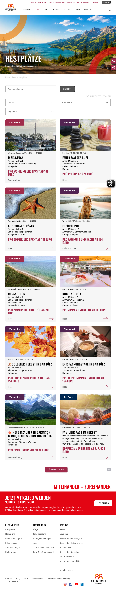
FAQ (18, 578)
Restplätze (10, 529)
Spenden (71, 3)
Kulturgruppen (11, 552)
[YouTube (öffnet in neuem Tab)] (76, 584)
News (62, 529)
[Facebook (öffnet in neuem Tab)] (70, 584)
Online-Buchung (39, 3)
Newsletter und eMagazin (71, 538)
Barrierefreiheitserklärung (58, 578)
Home (7, 77)
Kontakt (95, 3)
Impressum (14, 581)
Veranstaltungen (12, 547)
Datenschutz (37, 578)
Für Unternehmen (83, 10)
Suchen (67, 89)
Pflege (35, 529)
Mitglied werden (57, 3)
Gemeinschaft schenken (43, 547)
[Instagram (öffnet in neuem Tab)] (65, 584)
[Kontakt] (113, 61)
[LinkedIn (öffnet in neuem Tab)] (82, 584)
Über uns (64, 534)
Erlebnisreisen (11, 543)
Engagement (83, 3)
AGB (26, 578)
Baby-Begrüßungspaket (43, 552)
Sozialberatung (39, 534)
